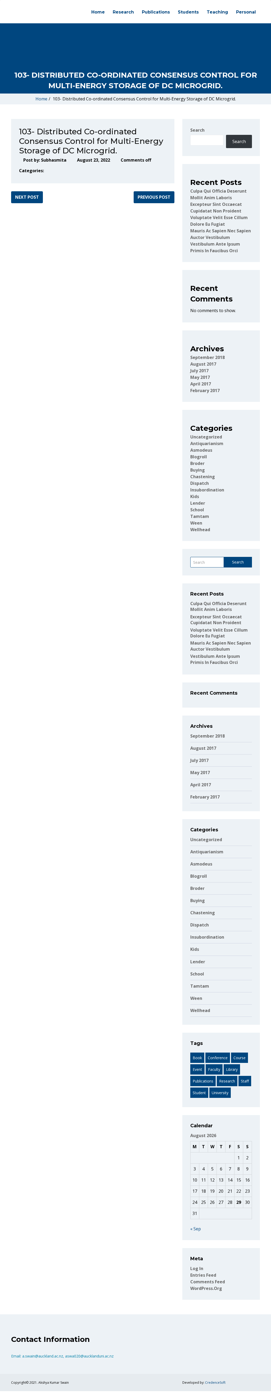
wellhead (200, 530)
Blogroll (198, 457)
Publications (156, 12)
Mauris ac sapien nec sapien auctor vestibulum (220, 646)
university (220, 1092)
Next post (27, 197)
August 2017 (203, 364)
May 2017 (200, 377)
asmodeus (201, 450)
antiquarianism (206, 443)
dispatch (199, 483)
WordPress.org (206, 1288)
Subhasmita (53, 160)
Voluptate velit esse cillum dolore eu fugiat (219, 633)
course (239, 1057)
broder (197, 463)
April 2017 (200, 384)
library (232, 1069)
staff (245, 1081)
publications (203, 1081)
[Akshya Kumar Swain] (11, 11)
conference (218, 1057)
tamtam (199, 516)
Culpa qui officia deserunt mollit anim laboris (218, 606)
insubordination (207, 490)
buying (197, 470)
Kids (194, 496)
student (199, 1092)
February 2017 (205, 390)
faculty (214, 1069)
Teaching (217, 12)
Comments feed (207, 1282)
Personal (246, 12)
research (227, 1081)
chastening (202, 477)
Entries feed (203, 1275)
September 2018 (207, 357)
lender (197, 503)
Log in (196, 1268)
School (197, 510)
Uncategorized (206, 437)
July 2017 (199, 371)
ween (196, 523)
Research (123, 12)
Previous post (154, 197)
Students (188, 12)
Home (98, 12)
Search (197, 130)
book (197, 1057)
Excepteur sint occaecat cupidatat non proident (216, 619)
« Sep (195, 1229)
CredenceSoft (215, 1382)
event (197, 1069)
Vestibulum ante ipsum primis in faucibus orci (215, 659)
